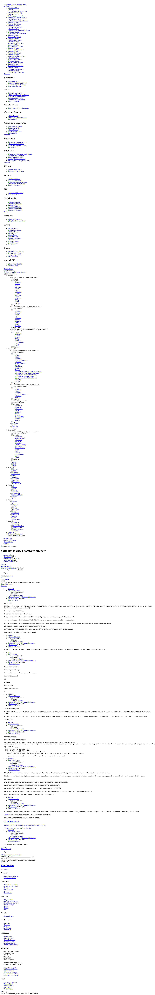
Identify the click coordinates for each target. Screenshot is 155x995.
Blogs (10, 521)
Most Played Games (21, 182)
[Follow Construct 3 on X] (12, 205)
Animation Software (10, 878)
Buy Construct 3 (16, 219)
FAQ (13, 147)
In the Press (7, 928)
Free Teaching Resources (11, 903)
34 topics (14, 659)
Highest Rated (17, 255)
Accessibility (8, 987)
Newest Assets (18, 251)
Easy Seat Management (11, 901)
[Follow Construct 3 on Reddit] (14, 202)
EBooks (14, 231)
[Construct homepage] (15, 4)
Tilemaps (14, 243)
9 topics (13, 729)
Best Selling (17, 253)
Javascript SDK (17, 131)
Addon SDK (17, 86)
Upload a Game (18, 185)
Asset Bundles (17, 264)
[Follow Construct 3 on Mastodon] (15, 210)
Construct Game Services (28, 329)
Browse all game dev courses (20, 108)
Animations (17, 230)
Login (11, 269)
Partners (6, 906)
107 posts (20, 659)
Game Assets (8, 936)
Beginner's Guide (17, 93)
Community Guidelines (10, 944)
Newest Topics (19, 171)
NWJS (17, 128)
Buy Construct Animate (18, 221)
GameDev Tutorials (9, 940)
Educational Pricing (17, 157)
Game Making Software (11, 876)
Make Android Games (29, 374)
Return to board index (14, 855)
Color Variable (5, 579)
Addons (15, 228)
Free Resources (19, 144)
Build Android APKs (20, 96)
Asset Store (11, 467)
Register (6, 269)
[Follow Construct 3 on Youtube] (14, 203)
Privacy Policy (8, 984)
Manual (16, 81)
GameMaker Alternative (11, 885)
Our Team (7, 925)
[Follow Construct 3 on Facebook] (15, 208)
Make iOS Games (28, 376)
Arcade (10, 500)
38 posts (20, 595)
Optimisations (21, 99)
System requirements (21, 83)
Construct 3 (24, 277)
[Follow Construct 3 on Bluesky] (14, 207)
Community (7, 162)
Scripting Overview (19, 85)
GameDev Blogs (9, 941)
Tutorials (14, 119)
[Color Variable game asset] (1, 578)
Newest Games (16, 180)
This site (6, 814)
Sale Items (15, 265)
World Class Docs (19, 155)
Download (18, 126)
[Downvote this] (28, 597)
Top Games (16, 179)
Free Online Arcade (9, 943)
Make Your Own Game (11, 886)
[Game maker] (15, 272)
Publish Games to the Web (31, 373)
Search (6, 543)
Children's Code (8, 985)
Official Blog (19, 193)
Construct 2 (19, 401)
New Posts (15, 194)
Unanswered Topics (10, 540)
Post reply (3, 564)
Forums (10, 485)
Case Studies (8, 893)
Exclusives (14, 256)
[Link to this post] (12, 598)
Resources (7, 74)
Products (6, 6)
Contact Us (11, 532)
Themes (15, 241)
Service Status (8, 989)
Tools (13, 244)
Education (7, 134)
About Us (7, 923)
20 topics (14, 595)
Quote (17, 600)
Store (5, 212)
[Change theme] (16, 535)
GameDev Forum (9, 938)
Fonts (13, 233)
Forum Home (17, 169)
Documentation (8, 889)
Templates (16, 240)
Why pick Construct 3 (19, 142)
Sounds (18, 238)
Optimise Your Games (29, 378)
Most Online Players (19, 183)
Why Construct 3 (9, 900)
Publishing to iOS (18, 98)
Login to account (18, 534)
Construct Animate (25, 306)
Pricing (6, 888)
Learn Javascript (9, 904)
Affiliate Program (9, 916)
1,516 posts (20, 729)
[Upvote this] (13, 597)
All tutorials (15, 101)
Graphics (15, 236)
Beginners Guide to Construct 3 (32, 371)
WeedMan (4, 586)
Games (15, 235)
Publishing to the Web (22, 95)
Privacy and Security (20, 145)
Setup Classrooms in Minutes (23, 154)
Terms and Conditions (10, 982)
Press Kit (6, 926)
